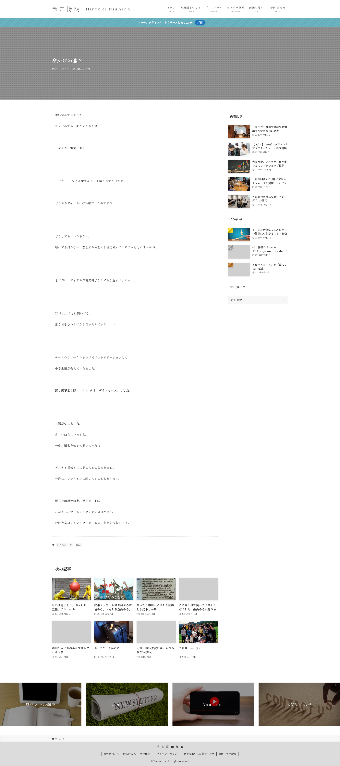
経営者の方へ (111, 754)
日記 (78, 544)
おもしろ (61, 544)
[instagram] (167, 747)
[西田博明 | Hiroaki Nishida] (91, 9)
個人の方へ (129, 754)
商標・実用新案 (227, 754)
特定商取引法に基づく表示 (199, 754)
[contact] (182, 747)
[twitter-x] (163, 747)
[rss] (177, 747)
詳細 (199, 22)
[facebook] (158, 747)
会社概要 (145, 754)
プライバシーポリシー (167, 754)
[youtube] (172, 747)
